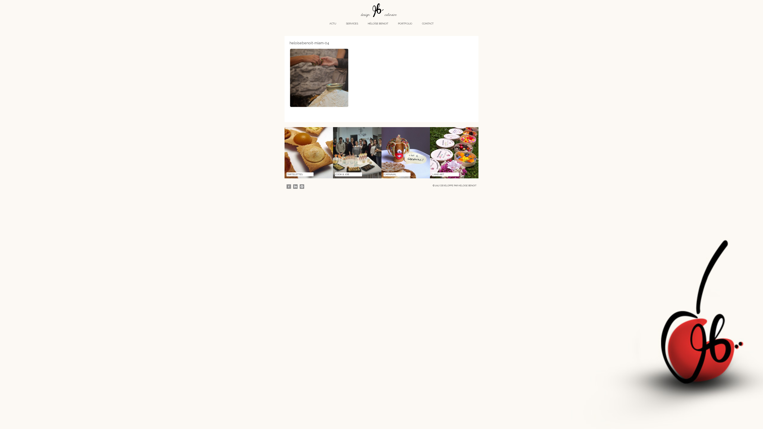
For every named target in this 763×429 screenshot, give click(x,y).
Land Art (438, 174)
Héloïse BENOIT (378, 23)
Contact (428, 23)
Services (352, 23)
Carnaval (390, 174)
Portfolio (405, 23)
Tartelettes (295, 174)
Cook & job (342, 174)
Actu (332, 23)
